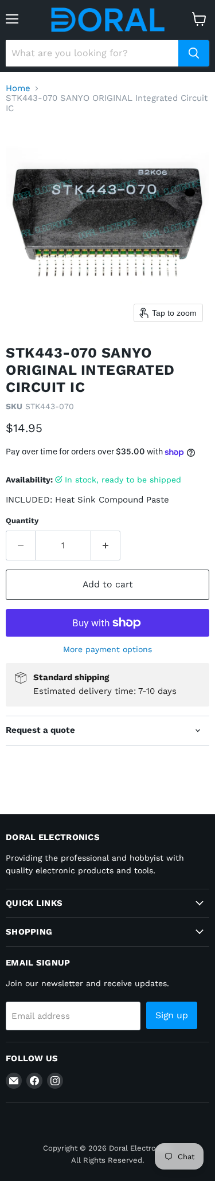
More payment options (107, 649)
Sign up (171, 1015)
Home (18, 88)
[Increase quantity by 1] (105, 545)
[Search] (193, 53)
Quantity (22, 520)
